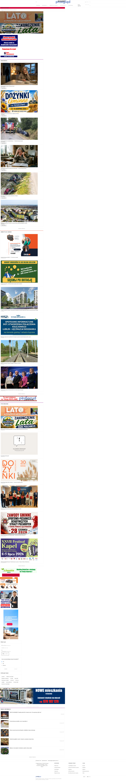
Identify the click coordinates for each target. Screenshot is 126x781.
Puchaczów (16, 682)
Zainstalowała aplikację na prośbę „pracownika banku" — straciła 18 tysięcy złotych (13, 168)
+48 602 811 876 (38, 760)
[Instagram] (89, 776)
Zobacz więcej (21, 228)
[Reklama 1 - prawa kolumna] (11, 583)
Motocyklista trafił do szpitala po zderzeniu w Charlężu (9, 195)
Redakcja (83, 767)
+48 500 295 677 (45, 760)
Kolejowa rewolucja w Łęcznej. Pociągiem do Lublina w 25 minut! (11, 363)
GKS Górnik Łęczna (71, 771)
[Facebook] (84, 776)
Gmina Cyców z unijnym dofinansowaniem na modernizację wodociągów (12, 389)
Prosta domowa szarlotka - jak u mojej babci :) (19, 721)
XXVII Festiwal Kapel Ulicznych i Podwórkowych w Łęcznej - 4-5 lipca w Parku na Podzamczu (15, 561)
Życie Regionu (56, 769)
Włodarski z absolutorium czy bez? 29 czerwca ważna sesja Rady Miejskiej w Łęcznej (14, 223)
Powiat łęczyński (9, 676)
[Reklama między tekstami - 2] (21, 570)
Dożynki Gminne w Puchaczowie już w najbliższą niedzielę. (10, 113)
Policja (17, 680)
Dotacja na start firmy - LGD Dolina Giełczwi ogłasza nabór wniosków (11, 283)
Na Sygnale (3, 141)
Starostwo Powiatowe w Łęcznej (73, 767)
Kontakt (83, 765)
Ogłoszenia (70, 5)
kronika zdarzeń (5, 678)
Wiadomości (44, 5)
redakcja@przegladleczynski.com (53, 760)
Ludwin (3, 682)
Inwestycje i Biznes (53, 5)
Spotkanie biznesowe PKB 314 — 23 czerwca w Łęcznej (9, 257)
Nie (3, 663)
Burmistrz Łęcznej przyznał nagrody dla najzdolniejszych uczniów (11, 508)
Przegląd (38, 5)
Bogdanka (70, 769)
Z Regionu (3, 114)
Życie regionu (62, 5)
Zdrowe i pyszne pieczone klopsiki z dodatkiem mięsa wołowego (22, 730)
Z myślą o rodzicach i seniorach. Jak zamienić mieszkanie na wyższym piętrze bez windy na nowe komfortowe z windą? (19, 310)
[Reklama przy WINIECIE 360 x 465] (11, 46)
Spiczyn (12, 680)
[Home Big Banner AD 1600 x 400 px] (32, 696)
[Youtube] (87, 776)
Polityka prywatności (85, 771)
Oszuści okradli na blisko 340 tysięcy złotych (8, 9)
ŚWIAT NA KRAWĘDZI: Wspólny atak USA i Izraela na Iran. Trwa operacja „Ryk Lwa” (25, 712)
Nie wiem (4, 665)
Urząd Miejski (9, 682)
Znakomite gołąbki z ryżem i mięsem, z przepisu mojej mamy (22, 739)
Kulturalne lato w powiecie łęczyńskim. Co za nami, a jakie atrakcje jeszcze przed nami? (14, 429)
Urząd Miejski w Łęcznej (72, 765)
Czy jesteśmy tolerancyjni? (5, 455)
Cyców (11, 678)
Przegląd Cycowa (5, 680)
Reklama (83, 769)
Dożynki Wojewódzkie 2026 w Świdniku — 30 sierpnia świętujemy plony (12, 482)
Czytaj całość (4, 88)
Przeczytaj (3, 31)
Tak (3, 661)
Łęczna (3, 676)
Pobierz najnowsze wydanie (11, 575)
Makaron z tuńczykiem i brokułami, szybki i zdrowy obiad (21, 748)
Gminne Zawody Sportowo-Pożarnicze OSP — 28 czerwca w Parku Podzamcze (13, 535)
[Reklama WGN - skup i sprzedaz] (11, 599)
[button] (38, 31)
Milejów (16, 678)
